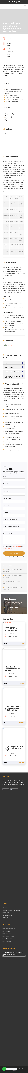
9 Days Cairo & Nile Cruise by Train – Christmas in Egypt (14, 748)
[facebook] (10, 1)
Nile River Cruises (7, 931)
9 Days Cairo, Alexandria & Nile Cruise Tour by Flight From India (13, 708)
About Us (5, 907)
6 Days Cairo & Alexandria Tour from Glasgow (12, 668)
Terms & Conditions (7, 915)
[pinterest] (12, 1)
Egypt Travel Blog (7, 941)
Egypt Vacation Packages (9, 928)
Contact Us (5, 917)
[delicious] (9, 1)
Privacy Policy (6, 912)
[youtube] (17, 1)
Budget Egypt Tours (7, 938)
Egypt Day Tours (7, 933)
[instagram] (19, 1)
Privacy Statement (8, 548)
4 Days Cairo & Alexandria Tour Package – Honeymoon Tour (13, 628)
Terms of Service (16, 546)
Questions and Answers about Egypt (11, 910)
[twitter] (14, 1)
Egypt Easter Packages (8, 936)
